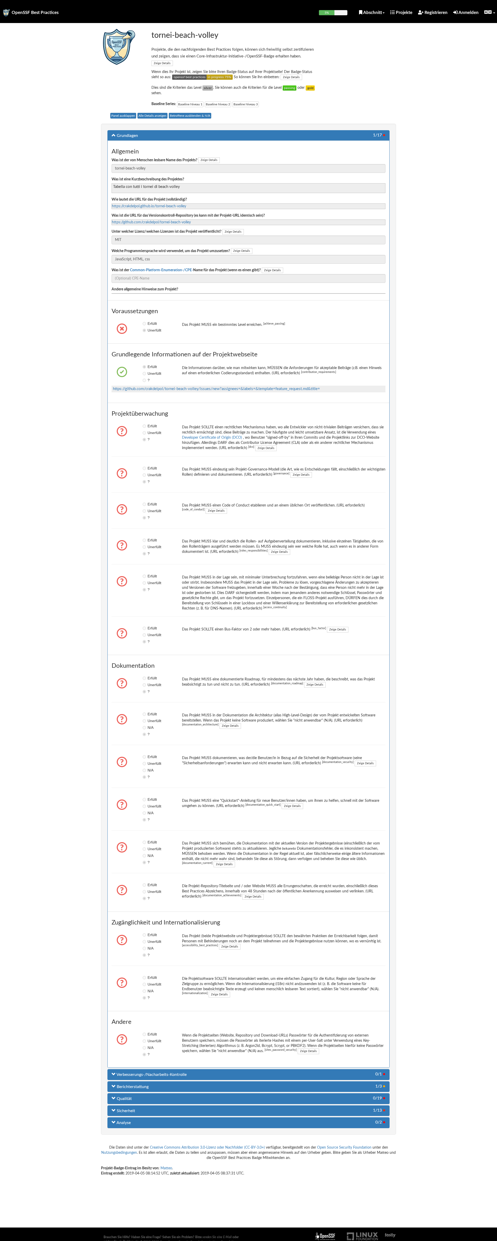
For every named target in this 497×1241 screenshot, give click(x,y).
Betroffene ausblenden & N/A (190, 115)
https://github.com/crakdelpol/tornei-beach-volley (151, 222)
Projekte (403, 12)
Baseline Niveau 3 (245, 104)
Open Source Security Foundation (344, 1147)
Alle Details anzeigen (152, 115)
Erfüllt (151, 323)
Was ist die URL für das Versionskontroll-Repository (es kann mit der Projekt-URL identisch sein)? (188, 215)
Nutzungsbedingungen (119, 1153)
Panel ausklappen (123, 115)
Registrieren (435, 12)
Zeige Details (162, 63)
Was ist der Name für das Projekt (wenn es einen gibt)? (186, 270)
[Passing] (289, 88)
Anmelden (468, 12)
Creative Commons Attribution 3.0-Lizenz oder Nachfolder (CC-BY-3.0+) (207, 1147)
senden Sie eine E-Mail (217, 1237)
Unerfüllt (151, 330)
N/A (151, 727)
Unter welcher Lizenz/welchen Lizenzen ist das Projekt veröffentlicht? (166, 231)
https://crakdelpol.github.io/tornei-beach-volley (149, 206)
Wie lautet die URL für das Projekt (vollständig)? (149, 199)
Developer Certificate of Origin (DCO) (212, 437)
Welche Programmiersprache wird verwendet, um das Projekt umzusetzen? (171, 251)
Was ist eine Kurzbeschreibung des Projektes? (148, 179)
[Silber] (207, 88)
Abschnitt (372, 12)
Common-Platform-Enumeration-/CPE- (161, 270)
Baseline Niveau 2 (218, 104)
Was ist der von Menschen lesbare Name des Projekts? (154, 160)
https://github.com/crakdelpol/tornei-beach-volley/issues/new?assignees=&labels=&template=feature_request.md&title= (216, 389)
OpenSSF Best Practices (35, 12)
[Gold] (310, 88)
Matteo (166, 1168)
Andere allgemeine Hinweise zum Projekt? (145, 289)
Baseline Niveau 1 (190, 104)
